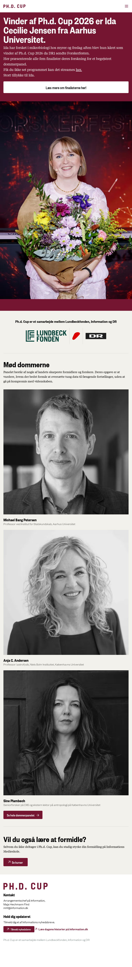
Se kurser (17, 862)
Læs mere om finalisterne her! (66, 87)
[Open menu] (123, 6)
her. (79, 70)
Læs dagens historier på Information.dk (63, 929)
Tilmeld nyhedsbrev (20, 929)
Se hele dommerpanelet (20, 814)
